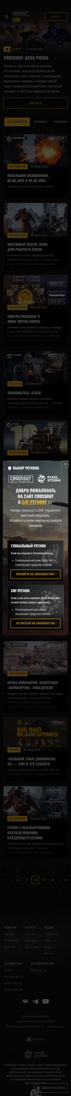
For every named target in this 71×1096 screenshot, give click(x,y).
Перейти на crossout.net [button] (35, 574)
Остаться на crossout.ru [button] (35, 623)
